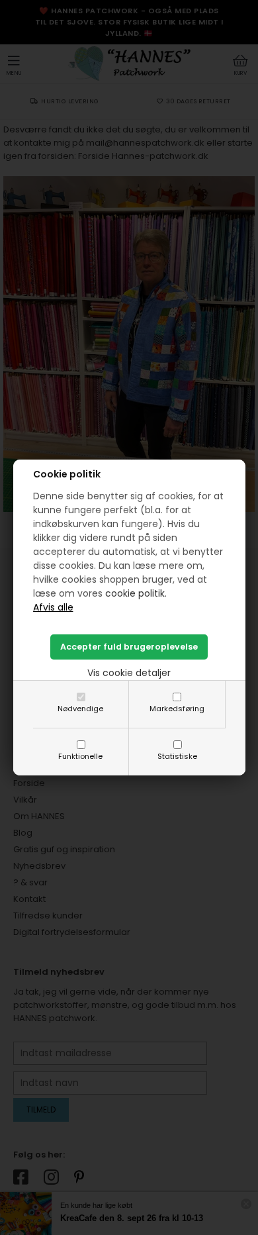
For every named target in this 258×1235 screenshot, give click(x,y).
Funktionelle (80, 756)
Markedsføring (177, 708)
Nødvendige (80, 708)
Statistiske (177, 756)
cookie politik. (136, 593)
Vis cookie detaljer (129, 672)
